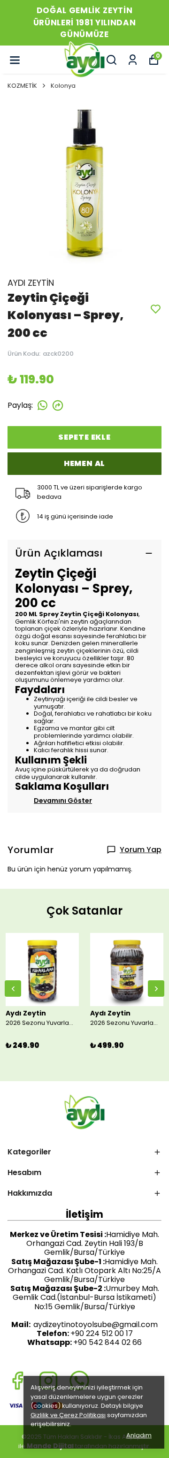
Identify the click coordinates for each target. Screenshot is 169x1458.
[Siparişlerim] (132, 60)
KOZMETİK (22, 85)
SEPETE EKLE (84, 437)
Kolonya (63, 85)
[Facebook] (17, 1380)
